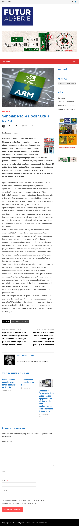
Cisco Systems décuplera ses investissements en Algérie (9, 383)
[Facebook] (70, 2)
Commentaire (7, 441)
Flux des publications (66, 101)
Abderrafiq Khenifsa (15, 126)
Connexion (62, 98)
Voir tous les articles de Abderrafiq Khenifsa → (33, 361)
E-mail (5, 481)
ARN (13, 321)
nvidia (18, 321)
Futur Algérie (19, 523)
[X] (73, 2)
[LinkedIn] (75, 2)
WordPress (38, 523)
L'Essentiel (6, 112)
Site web (5, 490)
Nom (4, 471)
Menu (8, 61)
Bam (45, 523)
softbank (25, 321)
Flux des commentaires (67, 105)
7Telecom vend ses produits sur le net (27, 382)
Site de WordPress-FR (66, 109)
